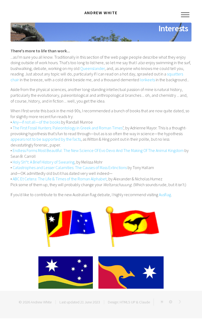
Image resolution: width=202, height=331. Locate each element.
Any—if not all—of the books (36, 122)
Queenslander (92, 68)
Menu (185, 14)
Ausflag (165, 194)
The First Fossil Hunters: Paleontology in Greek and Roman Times (68, 127)
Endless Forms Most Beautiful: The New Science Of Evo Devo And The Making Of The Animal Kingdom (98, 150)
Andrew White (41, 302)
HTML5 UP (127, 302)
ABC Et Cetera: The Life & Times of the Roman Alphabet (60, 178)
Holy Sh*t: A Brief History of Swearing (43, 162)
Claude (144, 302)
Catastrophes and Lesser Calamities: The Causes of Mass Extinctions (70, 167)
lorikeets (147, 79)
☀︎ (162, 301)
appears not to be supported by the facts (46, 139)
